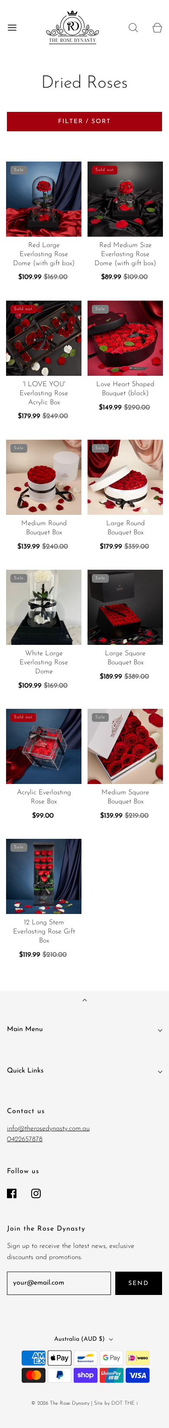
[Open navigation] (12, 27)
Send (138, 1283)
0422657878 (24, 1139)
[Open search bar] (133, 27)
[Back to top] (85, 1001)
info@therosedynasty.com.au (48, 1128)
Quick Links (25, 1070)
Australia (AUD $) (80, 1339)
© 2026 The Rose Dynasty (60, 1403)
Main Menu (25, 1029)
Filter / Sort (84, 121)
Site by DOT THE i (116, 1403)
